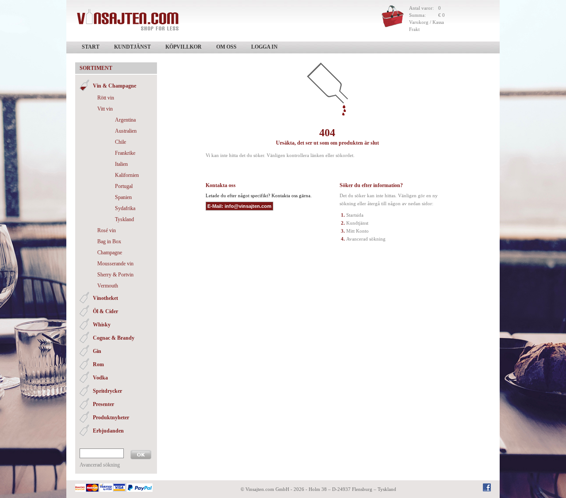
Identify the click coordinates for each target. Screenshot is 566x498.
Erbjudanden (108, 431)
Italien (121, 164)
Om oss (226, 47)
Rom (98, 364)
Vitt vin (105, 109)
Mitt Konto (357, 231)
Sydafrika (125, 208)
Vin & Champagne (114, 86)
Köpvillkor (183, 47)
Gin (97, 351)
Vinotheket (105, 298)
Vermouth (107, 286)
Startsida (354, 215)
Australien (126, 131)
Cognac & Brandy (113, 338)
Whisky (102, 325)
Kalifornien (127, 175)
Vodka (100, 378)
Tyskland (124, 219)
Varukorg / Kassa (426, 22)
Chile (120, 142)
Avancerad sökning (100, 465)
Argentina (125, 120)
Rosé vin (106, 230)
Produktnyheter (111, 417)
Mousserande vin (115, 263)
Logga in (264, 47)
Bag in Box (109, 241)
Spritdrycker (107, 391)
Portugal (124, 186)
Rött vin (105, 98)
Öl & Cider (105, 311)
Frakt (414, 29)
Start (90, 47)
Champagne (109, 252)
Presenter (103, 404)
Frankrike (125, 153)
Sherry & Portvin (115, 275)
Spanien (123, 197)
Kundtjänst (132, 47)
